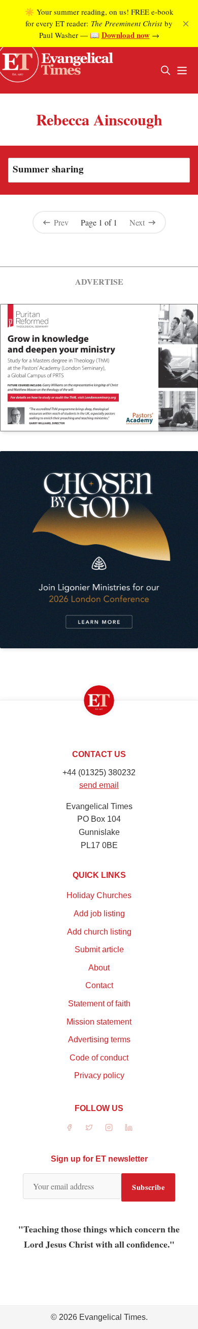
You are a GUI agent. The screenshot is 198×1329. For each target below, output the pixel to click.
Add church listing (99, 931)
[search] (165, 70)
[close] (186, 24)
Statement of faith (99, 1003)
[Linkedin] (129, 1127)
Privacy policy (99, 1075)
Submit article (99, 949)
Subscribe (148, 1187)
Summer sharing (48, 169)
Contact (99, 985)
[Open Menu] (182, 70)
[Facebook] (69, 1127)
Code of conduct (99, 1057)
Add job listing (99, 913)
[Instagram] (109, 1127)
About (99, 967)
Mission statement (99, 1021)
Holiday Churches (99, 895)
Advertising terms (99, 1039)
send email (99, 785)
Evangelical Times (112, 1317)
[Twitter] (89, 1127)
